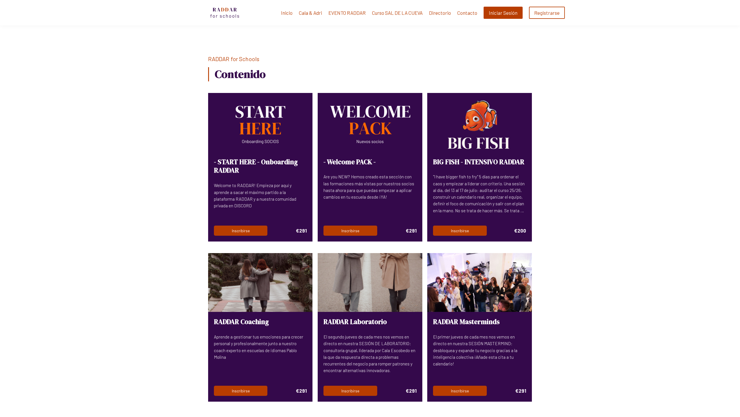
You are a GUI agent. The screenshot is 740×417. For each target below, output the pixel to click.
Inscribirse (241, 230)
